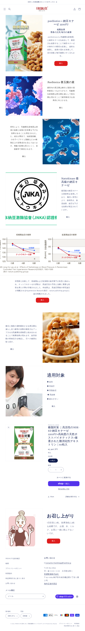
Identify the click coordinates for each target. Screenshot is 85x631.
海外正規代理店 (50, 584)
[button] (4, 9)
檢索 (7, 563)
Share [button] (52, 496)
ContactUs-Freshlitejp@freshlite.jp (58, 563)
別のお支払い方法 (63, 489)
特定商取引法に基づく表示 (15, 578)
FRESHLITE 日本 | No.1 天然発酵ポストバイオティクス (30, 623)
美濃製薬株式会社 (51, 574)
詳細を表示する (71, 496)
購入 (61, 63)
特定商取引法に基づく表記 (71, 625)
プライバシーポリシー (14, 568)
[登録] (42, 596)
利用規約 (9, 573)
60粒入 (52, 460)
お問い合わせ (10, 583)
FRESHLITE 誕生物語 (13, 558)
